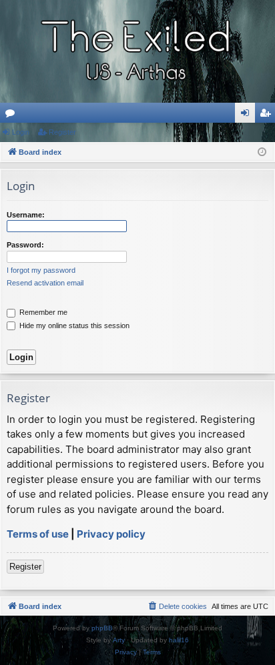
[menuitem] (177, 606)
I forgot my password (41, 270)
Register (62, 132)
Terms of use (38, 534)
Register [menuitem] (267, 115)
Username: (26, 215)
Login (20, 132)
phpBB (102, 628)
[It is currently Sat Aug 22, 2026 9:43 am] (262, 152)
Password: (25, 245)
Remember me (42, 312)
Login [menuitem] (247, 115)
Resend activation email (45, 283)
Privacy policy (111, 534)
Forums (12, 115)
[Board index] (137, 51)
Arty (119, 640)
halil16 (179, 640)
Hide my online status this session (73, 325)
